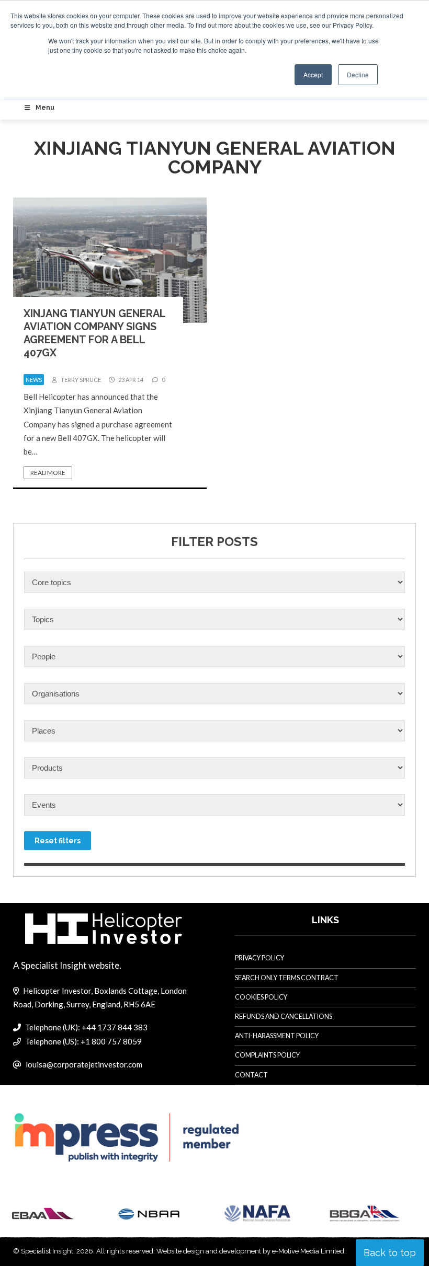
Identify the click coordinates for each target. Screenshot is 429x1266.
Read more (47, 473)
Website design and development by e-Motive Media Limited (250, 1251)
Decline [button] (358, 74)
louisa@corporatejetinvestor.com (84, 1064)
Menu (45, 107)
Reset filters (58, 841)
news (34, 379)
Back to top (390, 1252)
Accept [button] (313, 74)
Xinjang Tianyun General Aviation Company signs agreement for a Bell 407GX (94, 333)
